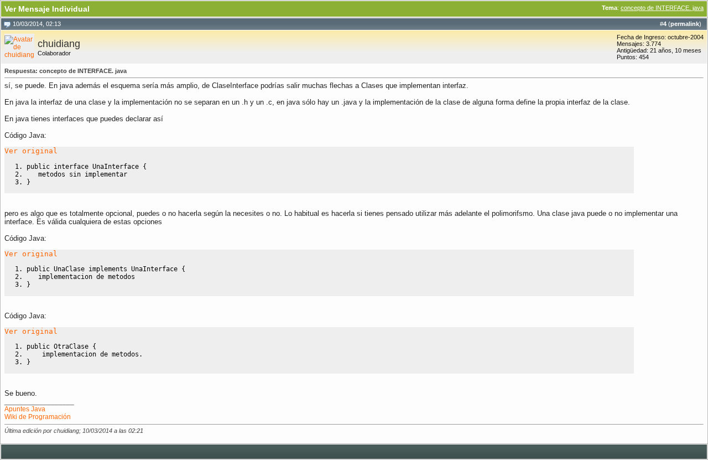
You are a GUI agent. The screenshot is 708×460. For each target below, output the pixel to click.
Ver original (31, 151)
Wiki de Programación (37, 417)
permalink (684, 23)
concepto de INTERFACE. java (662, 7)
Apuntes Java (24, 409)
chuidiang (59, 43)
